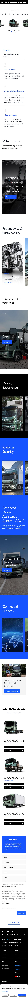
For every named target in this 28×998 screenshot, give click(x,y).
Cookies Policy (5, 991)
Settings (13, 995)
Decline (5, 995)
